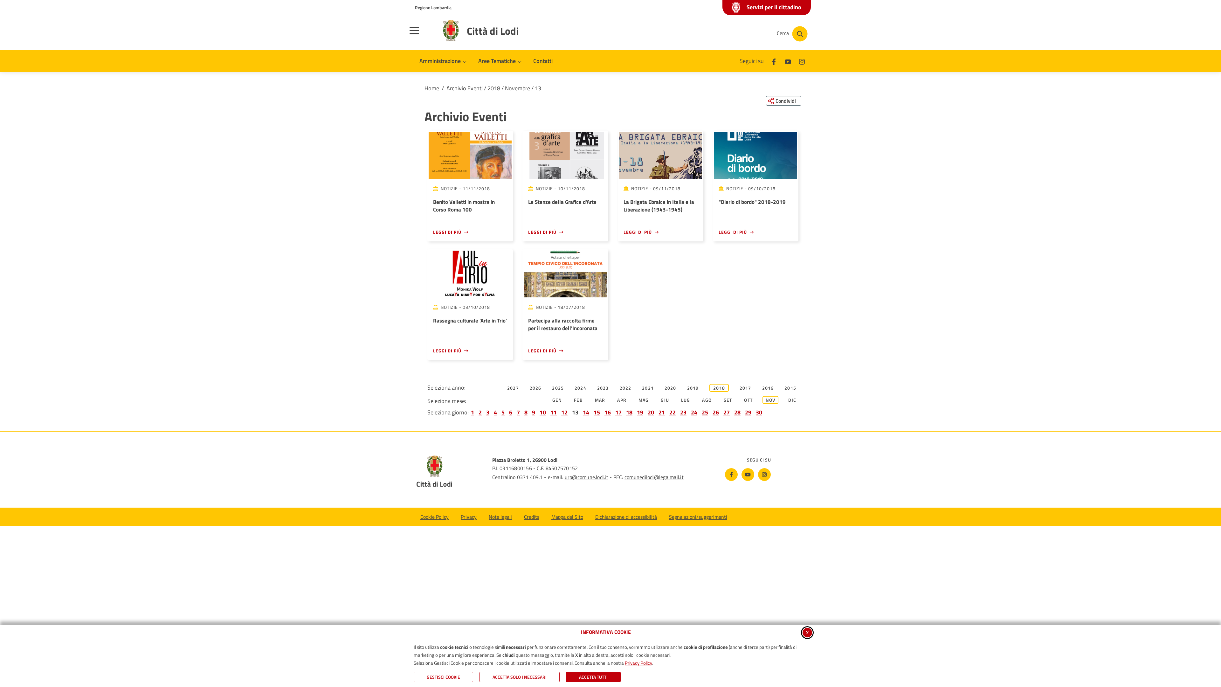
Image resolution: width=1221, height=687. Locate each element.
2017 (745, 388)
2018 (493, 88)
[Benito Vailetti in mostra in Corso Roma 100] (470, 155)
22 (672, 412)
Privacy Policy (638, 663)
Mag (643, 400)
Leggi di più (447, 232)
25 (705, 412)
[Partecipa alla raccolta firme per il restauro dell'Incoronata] (565, 274)
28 (737, 412)
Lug (685, 400)
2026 (536, 388)
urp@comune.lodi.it (586, 477)
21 (662, 412)
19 (640, 412)
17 (618, 412)
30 (759, 412)
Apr (621, 400)
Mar (600, 400)
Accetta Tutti (593, 677)
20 (651, 412)
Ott (748, 400)
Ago (707, 400)
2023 (603, 388)
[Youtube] (788, 61)
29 (748, 412)
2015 (790, 388)
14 (586, 412)
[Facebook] (774, 61)
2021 (648, 388)
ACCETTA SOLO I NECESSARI (520, 677)
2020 (670, 388)
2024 (580, 388)
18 (629, 412)
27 (726, 412)
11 (553, 412)
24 (694, 412)
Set (728, 400)
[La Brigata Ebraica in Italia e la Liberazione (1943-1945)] (660, 155)
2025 (558, 388)
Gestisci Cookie (443, 677)
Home (431, 88)
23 (683, 412)
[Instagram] (802, 61)
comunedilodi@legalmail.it (654, 477)
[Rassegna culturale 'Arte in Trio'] (470, 274)
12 (564, 412)
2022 (625, 388)
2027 (513, 388)
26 (716, 412)
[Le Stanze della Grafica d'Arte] (565, 155)
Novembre (517, 88)
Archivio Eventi (464, 88)
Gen (557, 400)
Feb (578, 400)
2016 (768, 388)
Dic (792, 400)
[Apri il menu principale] (422, 34)
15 (597, 412)
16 (607, 412)
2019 (693, 388)
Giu (665, 400)
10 (543, 412)
